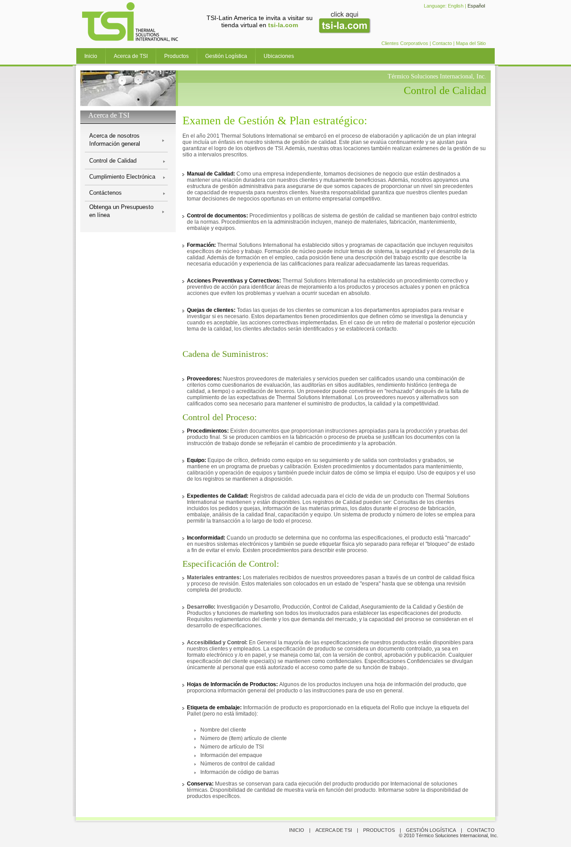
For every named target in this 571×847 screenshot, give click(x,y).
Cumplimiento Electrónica (122, 176)
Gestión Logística (226, 56)
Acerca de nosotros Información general (114, 139)
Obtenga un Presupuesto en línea (121, 211)
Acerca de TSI (131, 56)
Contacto (442, 43)
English (455, 5)
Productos (176, 56)
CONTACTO (481, 830)
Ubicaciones (279, 56)
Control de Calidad (113, 160)
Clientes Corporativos (404, 43)
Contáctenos (105, 192)
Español (476, 5)
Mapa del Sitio (471, 43)
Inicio (90, 56)
